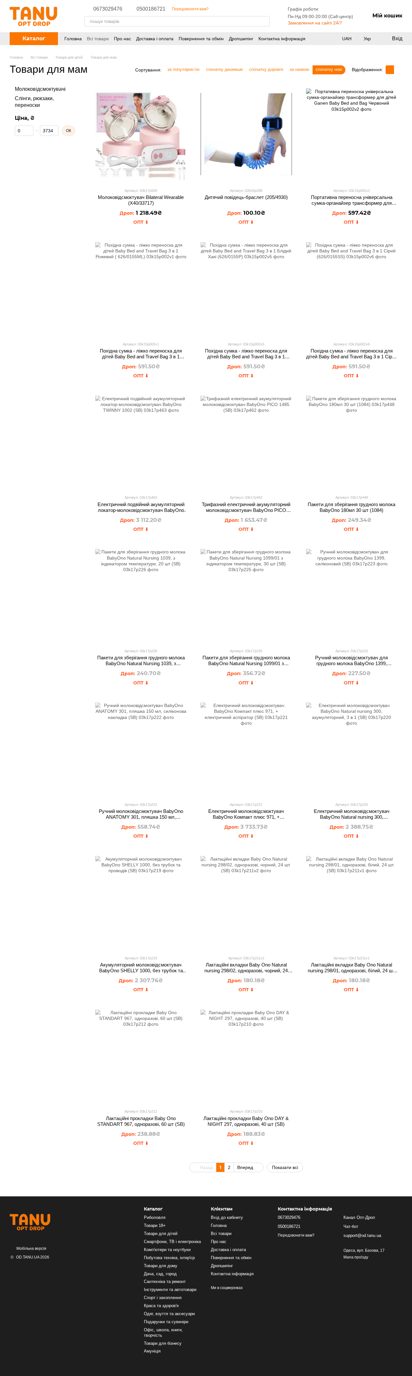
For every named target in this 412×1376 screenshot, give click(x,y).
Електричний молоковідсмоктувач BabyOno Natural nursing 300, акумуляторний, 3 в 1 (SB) (351, 816)
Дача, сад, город (160, 1273)
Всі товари (98, 38)
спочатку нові (329, 69)
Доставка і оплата (154, 38)
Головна (73, 38)
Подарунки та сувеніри (166, 1321)
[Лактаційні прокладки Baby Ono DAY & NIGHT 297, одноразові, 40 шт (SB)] (246, 1055)
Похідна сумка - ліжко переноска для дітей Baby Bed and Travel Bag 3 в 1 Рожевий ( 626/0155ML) (141, 356)
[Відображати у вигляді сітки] (390, 69)
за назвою (299, 69)
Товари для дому (160, 1265)
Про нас (122, 38)
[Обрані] (323, 38)
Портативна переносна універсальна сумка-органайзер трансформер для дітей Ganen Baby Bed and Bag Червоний (352, 203)
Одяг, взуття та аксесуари (169, 1313)
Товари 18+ (155, 1225)
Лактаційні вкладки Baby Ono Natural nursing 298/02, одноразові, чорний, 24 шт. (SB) (246, 970)
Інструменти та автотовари (170, 1289)
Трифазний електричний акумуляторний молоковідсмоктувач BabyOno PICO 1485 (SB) (246, 510)
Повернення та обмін (201, 38)
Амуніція (152, 1351)
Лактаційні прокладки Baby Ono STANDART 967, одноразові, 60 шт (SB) (141, 1121)
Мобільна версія (30, 1248)
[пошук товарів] (264, 21)
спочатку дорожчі (266, 69)
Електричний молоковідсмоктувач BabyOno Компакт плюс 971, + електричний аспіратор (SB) (246, 816)
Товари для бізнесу (163, 1343)
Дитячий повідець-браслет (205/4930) (246, 197)
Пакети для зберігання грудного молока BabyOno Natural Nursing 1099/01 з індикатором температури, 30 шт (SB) (246, 663)
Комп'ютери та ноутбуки (167, 1249)
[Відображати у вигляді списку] (398, 69)
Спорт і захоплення (163, 1297)
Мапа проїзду (355, 1257)
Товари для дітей (160, 1233)
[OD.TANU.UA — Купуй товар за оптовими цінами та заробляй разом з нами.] (42, 1222)
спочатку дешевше (224, 69)
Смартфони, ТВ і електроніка (172, 1241)
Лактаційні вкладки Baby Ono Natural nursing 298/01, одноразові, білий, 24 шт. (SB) (352, 970)
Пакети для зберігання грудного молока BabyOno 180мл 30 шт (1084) (351, 507)
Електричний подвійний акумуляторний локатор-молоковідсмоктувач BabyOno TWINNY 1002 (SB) (141, 510)
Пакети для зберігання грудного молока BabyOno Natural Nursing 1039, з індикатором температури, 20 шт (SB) (141, 663)
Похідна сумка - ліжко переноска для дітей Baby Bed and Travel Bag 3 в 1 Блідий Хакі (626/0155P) (246, 356)
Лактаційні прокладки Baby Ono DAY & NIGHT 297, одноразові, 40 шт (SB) (246, 1121)
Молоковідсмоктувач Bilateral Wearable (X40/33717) (141, 200)
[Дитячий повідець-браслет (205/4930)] (246, 134)
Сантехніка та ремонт (165, 1281)
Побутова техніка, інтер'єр (169, 1257)
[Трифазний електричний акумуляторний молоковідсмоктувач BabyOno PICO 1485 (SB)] (246, 441)
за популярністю (183, 69)
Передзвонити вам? (190, 9)
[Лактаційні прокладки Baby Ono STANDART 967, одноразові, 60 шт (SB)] (140, 1055)
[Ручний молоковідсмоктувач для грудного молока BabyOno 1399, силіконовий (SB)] (351, 594)
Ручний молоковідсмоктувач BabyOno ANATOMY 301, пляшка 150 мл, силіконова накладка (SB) (141, 816)
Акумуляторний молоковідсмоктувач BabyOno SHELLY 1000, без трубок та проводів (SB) (141, 970)
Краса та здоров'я (161, 1305)
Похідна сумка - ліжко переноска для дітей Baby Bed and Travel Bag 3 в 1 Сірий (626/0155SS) (351, 356)
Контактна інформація (281, 38)
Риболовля (154, 1217)
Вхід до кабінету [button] (227, 1217)
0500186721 (150, 9)
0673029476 (107, 9)
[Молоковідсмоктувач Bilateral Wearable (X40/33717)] (140, 134)
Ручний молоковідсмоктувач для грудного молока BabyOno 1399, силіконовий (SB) (351, 663)
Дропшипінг (241, 38)
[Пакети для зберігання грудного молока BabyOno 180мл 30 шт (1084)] (351, 441)
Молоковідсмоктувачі (40, 89)
